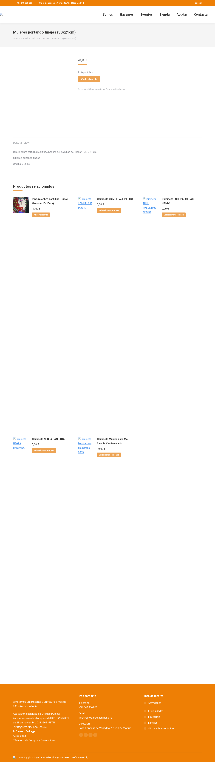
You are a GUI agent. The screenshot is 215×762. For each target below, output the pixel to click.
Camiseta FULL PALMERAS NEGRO (178, 201)
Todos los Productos (115, 89)
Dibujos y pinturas (96, 89)
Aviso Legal (19, 735)
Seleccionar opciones (109, 210)
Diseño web (76, 757)
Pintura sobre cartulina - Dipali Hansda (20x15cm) (50, 201)
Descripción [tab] (21, 142)
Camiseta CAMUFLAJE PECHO (115, 199)
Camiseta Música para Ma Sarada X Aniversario (112, 441)
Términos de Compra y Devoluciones (35, 740)
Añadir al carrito (88, 79)
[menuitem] (108, 14)
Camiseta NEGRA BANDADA (48, 439)
